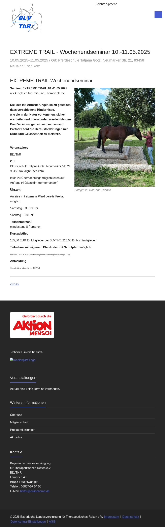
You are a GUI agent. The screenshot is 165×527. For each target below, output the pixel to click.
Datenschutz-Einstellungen (28, 521)
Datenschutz (130, 516)
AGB (52, 521)
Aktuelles (16, 437)
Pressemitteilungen (22, 429)
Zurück (14, 284)
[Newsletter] (132, 4)
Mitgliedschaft (19, 422)
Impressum (111, 516)
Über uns (16, 414)
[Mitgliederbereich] (148, 4)
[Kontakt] (140, 4)
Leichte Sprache (106, 4)
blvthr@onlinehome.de (35, 491)
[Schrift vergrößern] (124, 4)
